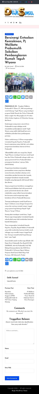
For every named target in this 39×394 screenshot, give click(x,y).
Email (6, 358)
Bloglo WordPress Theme (19, 390)
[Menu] (20, 22)
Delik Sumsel (12, 278)
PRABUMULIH (9, 34)
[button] (11, 281)
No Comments (11, 68)
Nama (7, 348)
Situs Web (8, 367)
